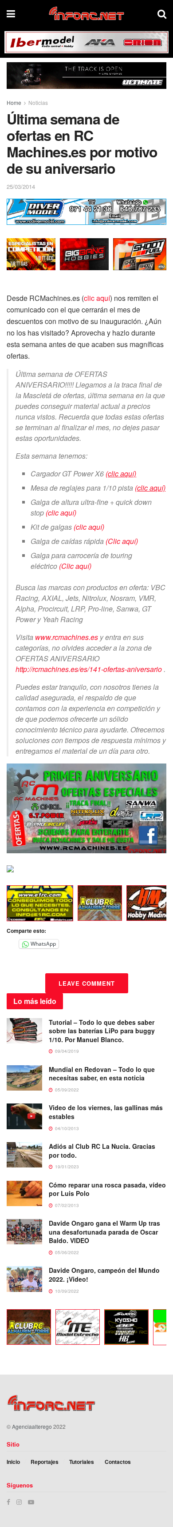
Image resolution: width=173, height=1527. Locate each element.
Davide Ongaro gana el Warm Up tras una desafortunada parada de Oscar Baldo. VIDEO (104, 1232)
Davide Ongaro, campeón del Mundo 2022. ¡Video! (104, 1274)
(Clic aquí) (122, 541)
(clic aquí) (61, 513)
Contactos (118, 1462)
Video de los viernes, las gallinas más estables (106, 1112)
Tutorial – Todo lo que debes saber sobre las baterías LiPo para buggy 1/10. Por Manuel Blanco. (102, 1031)
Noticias (38, 102)
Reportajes (45, 1462)
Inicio (13, 1462)
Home (14, 102)
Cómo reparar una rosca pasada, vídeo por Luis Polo (107, 1189)
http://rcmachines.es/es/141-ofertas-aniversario (89, 669)
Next (161, 904)
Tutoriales (81, 1462)
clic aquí (97, 298)
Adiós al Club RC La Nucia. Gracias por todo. (102, 1150)
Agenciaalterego (32, 1426)
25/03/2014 (21, 186)
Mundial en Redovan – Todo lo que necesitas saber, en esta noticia (102, 1074)
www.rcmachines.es (66, 637)
